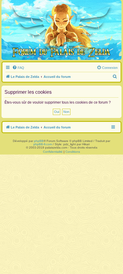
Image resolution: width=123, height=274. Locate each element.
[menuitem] (18, 67)
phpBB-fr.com (42, 144)
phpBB (39, 141)
